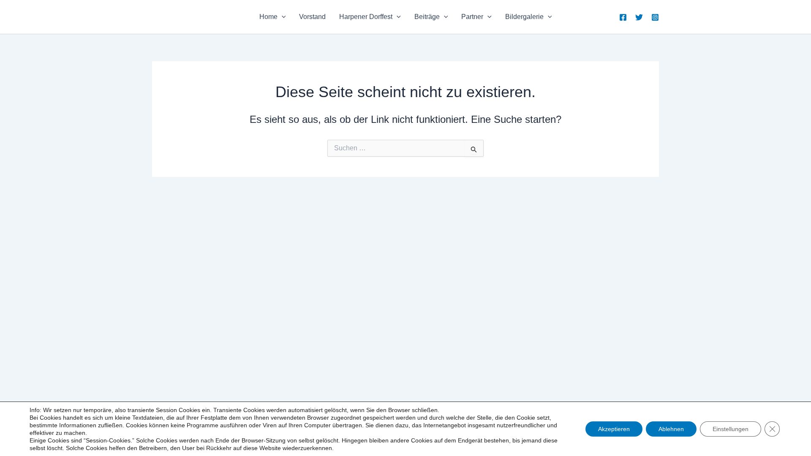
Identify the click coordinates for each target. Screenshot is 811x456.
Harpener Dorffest (365, 16)
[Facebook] (623, 17)
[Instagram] (655, 17)
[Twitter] (639, 17)
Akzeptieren (614, 429)
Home (268, 16)
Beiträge (427, 16)
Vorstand (312, 16)
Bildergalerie (524, 16)
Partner (472, 16)
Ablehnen (671, 429)
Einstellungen (730, 429)
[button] (282, 17)
